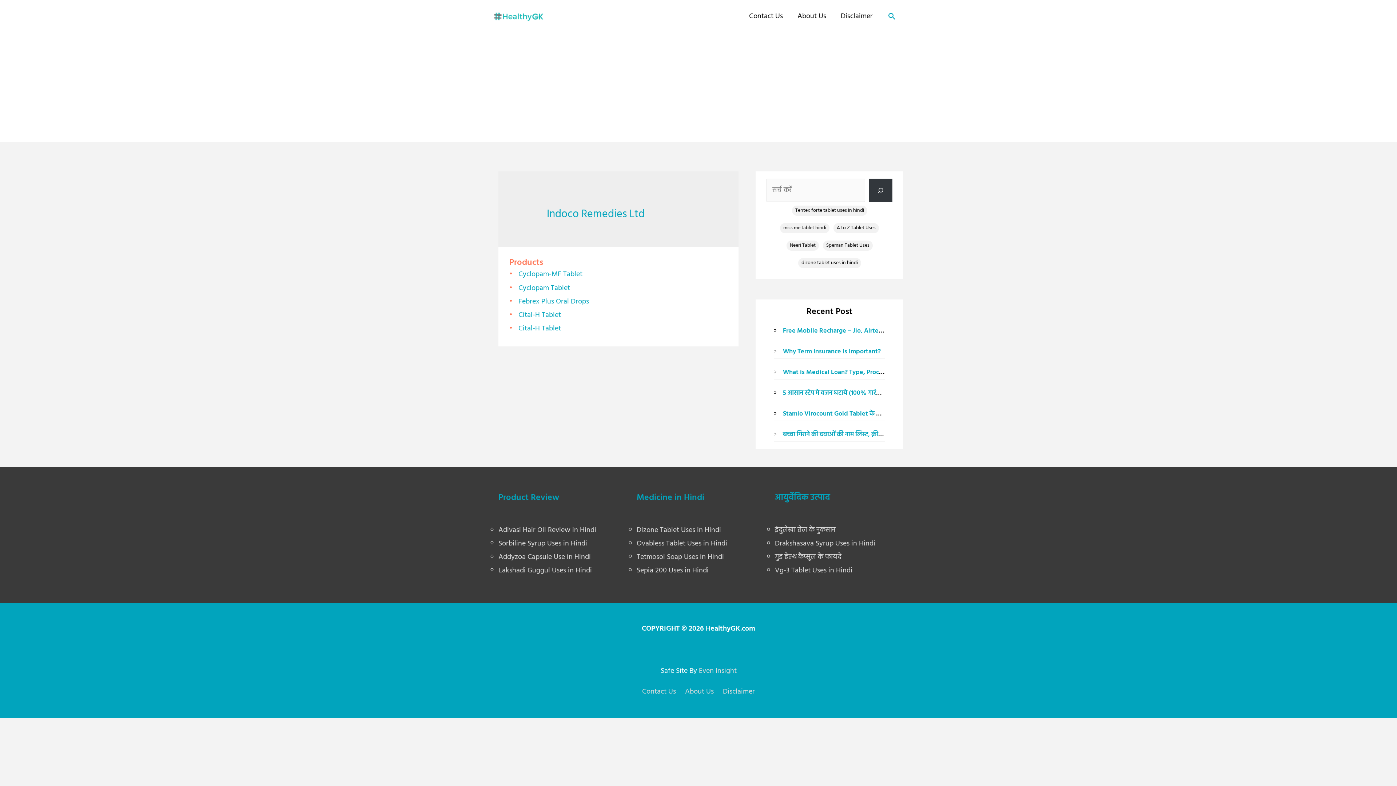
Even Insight (718, 671)
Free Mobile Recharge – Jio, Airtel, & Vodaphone (853, 331)
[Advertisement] (698, 85)
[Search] (880, 190)
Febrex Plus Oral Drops (553, 301)
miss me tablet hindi (804, 228)
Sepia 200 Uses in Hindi (673, 570)
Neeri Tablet (803, 245)
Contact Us (766, 16)
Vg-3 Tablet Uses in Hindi (813, 570)
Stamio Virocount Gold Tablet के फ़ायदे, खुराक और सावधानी (862, 414)
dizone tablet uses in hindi (829, 263)
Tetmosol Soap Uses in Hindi (680, 557)
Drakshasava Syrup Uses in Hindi (825, 543)
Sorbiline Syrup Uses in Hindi (542, 543)
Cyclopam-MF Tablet (550, 274)
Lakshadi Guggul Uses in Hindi (545, 570)
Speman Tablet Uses (847, 245)
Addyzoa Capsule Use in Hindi (544, 557)
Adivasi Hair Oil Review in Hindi (547, 530)
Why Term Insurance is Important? (832, 351)
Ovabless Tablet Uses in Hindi (682, 543)
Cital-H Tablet (539, 315)
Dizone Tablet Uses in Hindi (679, 530)
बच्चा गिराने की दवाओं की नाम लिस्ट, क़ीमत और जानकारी (850, 434)
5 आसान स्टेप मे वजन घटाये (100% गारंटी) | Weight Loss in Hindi (865, 393)
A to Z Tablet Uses (856, 228)
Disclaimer (857, 16)
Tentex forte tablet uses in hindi (829, 210)
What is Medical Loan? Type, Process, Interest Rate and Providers (877, 372)
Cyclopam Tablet (544, 288)
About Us (811, 16)
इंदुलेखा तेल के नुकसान (805, 530)
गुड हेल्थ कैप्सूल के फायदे (808, 557)
